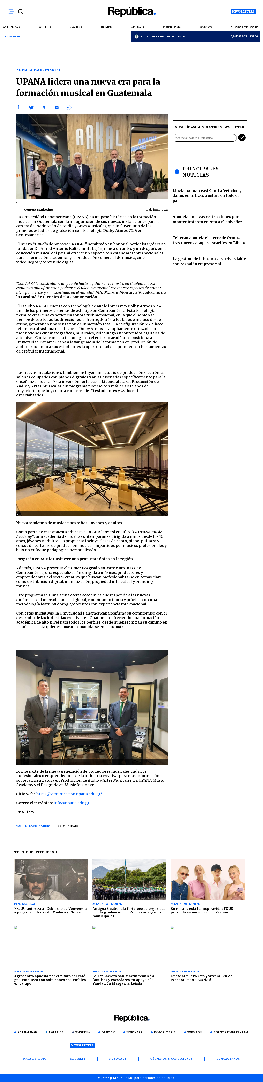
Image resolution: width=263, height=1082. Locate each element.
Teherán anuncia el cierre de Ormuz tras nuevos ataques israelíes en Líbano (209, 240)
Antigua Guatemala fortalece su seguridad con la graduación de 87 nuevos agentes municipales (129, 912)
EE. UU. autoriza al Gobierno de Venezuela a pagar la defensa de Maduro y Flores (50, 910)
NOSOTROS (118, 1058)
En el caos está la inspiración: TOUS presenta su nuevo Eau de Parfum (202, 910)
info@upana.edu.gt (71, 803)
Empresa (82, 1032)
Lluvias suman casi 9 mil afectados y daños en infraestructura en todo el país (207, 195)
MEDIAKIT (78, 1058)
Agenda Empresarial (231, 1032)
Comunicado (69, 826)
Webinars (135, 1032)
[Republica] (131, 11)
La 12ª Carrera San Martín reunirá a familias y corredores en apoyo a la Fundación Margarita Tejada (123, 980)
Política (56, 1032)
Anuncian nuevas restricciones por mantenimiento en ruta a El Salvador (207, 219)
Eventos (194, 1032)
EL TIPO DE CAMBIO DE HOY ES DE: (163, 36)
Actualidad (27, 1032)
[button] (18, 107)
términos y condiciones (171, 1058)
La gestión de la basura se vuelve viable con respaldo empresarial (209, 261)
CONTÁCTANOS (228, 1058)
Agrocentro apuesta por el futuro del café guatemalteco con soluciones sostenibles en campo (50, 980)
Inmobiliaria (165, 1032)
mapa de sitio (35, 1058)
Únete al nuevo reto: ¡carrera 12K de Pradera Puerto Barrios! (201, 978)
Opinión (108, 1032)
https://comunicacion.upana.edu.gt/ (69, 793)
